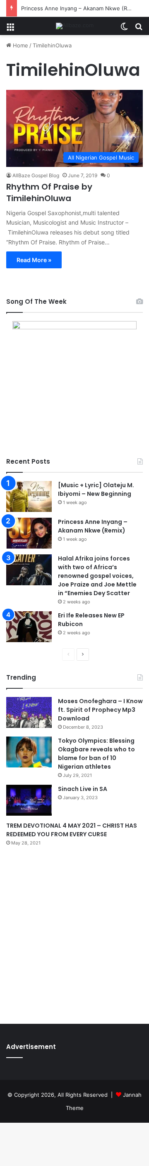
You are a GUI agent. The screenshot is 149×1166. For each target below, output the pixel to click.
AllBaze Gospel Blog (35, 175)
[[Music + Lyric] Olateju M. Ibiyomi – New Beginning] (29, 496)
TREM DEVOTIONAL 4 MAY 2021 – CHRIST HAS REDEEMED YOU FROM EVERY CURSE (71, 829)
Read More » (34, 259)
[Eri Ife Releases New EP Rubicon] (29, 626)
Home (19, 45)
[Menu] (10, 29)
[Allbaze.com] (75, 26)
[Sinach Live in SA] (29, 800)
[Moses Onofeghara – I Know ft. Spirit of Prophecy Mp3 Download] (29, 712)
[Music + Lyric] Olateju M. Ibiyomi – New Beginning (96, 489)
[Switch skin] (124, 29)
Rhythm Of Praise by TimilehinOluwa (49, 192)
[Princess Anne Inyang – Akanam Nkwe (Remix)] (29, 533)
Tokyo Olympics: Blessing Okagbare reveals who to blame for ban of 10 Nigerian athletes (96, 754)
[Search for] (139, 29)
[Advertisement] (74, 933)
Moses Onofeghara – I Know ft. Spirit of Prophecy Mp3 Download (100, 710)
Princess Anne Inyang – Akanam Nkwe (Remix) (81, 8)
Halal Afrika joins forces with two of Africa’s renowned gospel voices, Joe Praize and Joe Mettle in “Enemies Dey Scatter (97, 575)
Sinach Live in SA (82, 789)
